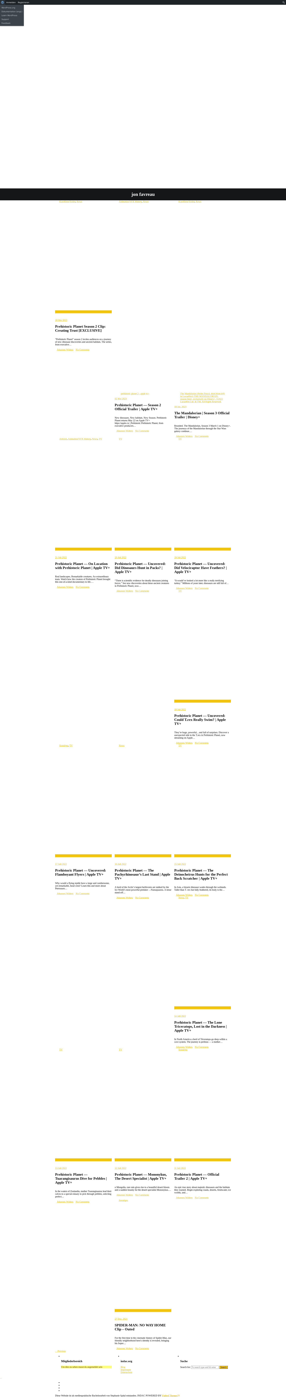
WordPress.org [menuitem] (8, 7)
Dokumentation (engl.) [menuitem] (11, 11)
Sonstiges (63, 745)
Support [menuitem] (5, 19)
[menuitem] (2, 2)
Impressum (126, 1369)
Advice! (63, 439)
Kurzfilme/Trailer (67, 201)
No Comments (82, 349)
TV (100, 439)
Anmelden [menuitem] (11, 2)
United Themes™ (171, 1395)
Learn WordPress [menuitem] (9, 15)
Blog (123, 1367)
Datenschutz (126, 1372)
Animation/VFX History (130, 201)
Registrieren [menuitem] (23, 2)
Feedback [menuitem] (5, 23)
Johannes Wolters (65, 349)
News (79, 201)
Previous (61, 1351)
